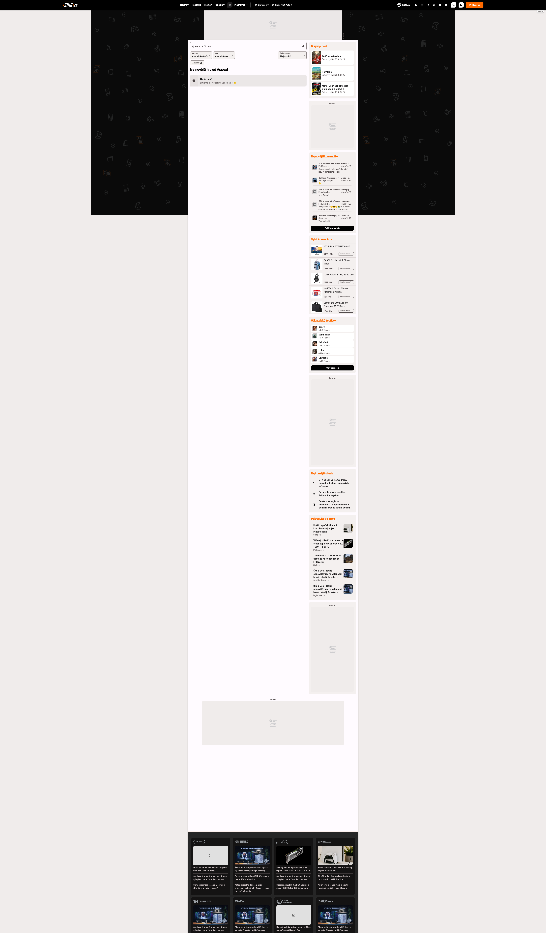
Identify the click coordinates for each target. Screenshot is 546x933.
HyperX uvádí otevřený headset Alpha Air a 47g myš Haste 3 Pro (293, 928)
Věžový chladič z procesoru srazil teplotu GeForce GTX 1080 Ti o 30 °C (328, 543)
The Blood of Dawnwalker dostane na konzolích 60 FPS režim (327, 558)
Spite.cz (317, 535)
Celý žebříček (332, 368)
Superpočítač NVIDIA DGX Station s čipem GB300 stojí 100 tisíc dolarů (292, 886)
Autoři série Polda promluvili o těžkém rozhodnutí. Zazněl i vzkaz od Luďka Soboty (252, 888)
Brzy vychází (319, 46)
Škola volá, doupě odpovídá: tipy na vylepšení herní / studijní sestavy (327, 573)
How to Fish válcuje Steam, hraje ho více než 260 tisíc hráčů (210, 869)
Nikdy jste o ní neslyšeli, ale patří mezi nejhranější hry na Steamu (333, 886)
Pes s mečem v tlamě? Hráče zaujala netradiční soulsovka (252, 878)
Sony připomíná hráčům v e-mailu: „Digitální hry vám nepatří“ (209, 886)
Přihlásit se (474, 5)
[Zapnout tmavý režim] (461, 5)
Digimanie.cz (319, 595)
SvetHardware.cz (321, 580)
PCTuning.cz (319, 550)
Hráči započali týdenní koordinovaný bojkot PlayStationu (325, 528)
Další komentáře (332, 228)
